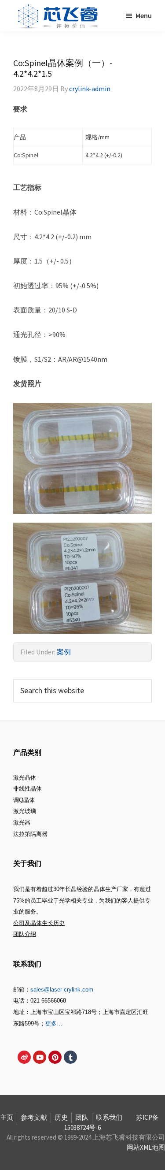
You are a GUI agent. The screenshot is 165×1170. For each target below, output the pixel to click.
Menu (144, 15)
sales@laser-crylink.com (61, 989)
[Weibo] (24, 1057)
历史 (61, 1117)
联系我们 (109, 1117)
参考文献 (34, 1117)
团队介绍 (24, 934)
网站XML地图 (146, 1147)
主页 (6, 1117)
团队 (81, 1117)
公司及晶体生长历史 (39, 923)
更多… (53, 1023)
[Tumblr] (70, 1057)
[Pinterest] (55, 1057)
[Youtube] (39, 1057)
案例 (64, 651)
